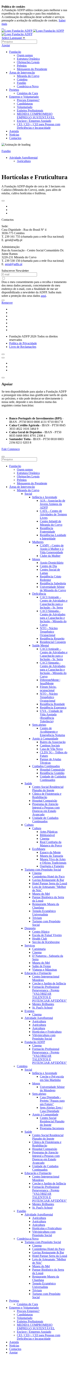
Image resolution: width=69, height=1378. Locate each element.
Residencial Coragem (53, 642)
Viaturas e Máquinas (44, 969)
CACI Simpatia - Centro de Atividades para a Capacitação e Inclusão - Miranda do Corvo (53, 617)
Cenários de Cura (27, 93)
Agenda (14, 131)
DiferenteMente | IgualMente (50, 681)
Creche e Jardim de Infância (49, 983)
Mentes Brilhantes (43, 1004)
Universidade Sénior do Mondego (52, 1088)
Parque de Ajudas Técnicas (50, 761)
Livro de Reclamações (22, 346)
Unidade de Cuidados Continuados (53, 778)
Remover (7, 302)
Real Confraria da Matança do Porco (51, 843)
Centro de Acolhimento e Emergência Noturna (52, 732)
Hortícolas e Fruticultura (47, 1031)
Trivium (37, 917)
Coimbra (22, 79)
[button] (3, 200)
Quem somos (25, 55)
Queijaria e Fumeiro (52, 866)
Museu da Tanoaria (51, 855)
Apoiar (6, 45)
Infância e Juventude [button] (44, 497)
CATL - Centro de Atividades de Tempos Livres (53, 514)
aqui (43, 295)
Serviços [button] (30, 945)
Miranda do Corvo (28, 76)
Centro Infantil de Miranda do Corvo (51, 523)
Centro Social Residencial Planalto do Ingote (47, 788)
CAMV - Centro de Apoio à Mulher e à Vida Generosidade (52, 549)
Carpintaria (39, 949)
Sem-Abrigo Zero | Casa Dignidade (51, 1109)
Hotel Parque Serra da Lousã (49, 883)
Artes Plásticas (49, 831)
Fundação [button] (15, 51)
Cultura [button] (29, 824)
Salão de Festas (41, 966)
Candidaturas (25, 103)
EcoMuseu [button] (38, 849)
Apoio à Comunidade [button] (45, 738)
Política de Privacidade (23, 343)
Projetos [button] (14, 89)
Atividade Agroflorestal (23, 157)
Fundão (21, 82)
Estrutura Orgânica (28, 58)
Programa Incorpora (52, 1128)
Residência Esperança (53, 707)
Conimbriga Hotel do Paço (48, 876)
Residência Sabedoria (53, 583)
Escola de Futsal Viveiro (47, 935)
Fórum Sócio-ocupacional (48, 688)
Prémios (22, 65)
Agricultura (24, 161)
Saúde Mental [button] (40, 645)
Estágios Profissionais (30, 110)
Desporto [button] (30, 928)
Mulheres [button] (38, 542)
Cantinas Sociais (50, 745)
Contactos (15, 138)
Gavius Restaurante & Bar (48, 880)
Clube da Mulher (50, 555)
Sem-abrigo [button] (39, 724)
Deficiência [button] (39, 593)
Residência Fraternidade (47, 530)
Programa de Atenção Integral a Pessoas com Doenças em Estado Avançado (46, 809)
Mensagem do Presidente (32, 69)
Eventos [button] (29, 1011)
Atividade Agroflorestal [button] (39, 1018)
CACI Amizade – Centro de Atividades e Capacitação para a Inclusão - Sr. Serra (53, 602)
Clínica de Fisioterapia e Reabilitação (46, 795)
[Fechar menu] (3, 456)
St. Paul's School (42, 1007)
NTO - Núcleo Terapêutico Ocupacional (49, 632)
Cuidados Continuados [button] (46, 766)
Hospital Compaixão (52, 769)
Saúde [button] (28, 783)
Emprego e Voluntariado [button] (24, 96)
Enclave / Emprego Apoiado (34, 120)
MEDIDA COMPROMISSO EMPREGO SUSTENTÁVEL (36, 115)
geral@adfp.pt (13, 264)
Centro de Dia (48, 566)
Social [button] (28, 493)
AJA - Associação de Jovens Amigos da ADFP (52, 504)
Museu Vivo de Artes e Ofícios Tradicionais (53, 861)
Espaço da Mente (50, 852)
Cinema (44, 838)
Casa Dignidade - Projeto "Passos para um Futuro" (52, 1101)
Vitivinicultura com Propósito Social (43, 1037)
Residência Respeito (52, 638)
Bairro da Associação (53, 742)
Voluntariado (24, 107)
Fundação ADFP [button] (35, 1042)
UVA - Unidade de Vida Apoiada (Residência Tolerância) (51, 716)
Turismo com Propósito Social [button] (43, 869)
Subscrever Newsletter (15, 270)
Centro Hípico (40, 931)
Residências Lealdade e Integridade (53, 536)
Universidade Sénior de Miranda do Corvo (53, 588)
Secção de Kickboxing (46, 942)
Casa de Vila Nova (51, 749)
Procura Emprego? (28, 100)
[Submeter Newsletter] (3, 300)
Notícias (14, 134)
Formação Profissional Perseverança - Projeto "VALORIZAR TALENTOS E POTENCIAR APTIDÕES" (49, 993)
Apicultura (38, 1028)
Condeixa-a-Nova (28, 86)
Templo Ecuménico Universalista (44, 912)
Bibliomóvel (47, 835)
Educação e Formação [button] (38, 973)
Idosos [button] (36, 559)
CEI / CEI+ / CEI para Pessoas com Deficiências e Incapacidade (38, 126)
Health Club (39, 938)
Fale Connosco (11, 449)
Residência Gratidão (52, 773)
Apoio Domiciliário (51, 562)
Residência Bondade (52, 704)
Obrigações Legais (28, 62)
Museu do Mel (41, 893)
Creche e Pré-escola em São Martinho (52, 1078)
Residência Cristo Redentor (50, 578)
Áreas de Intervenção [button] (22, 72)
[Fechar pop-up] (3, 377)
